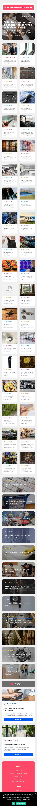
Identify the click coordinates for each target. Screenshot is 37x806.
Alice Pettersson (28, 18)
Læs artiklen (18, 719)
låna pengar (9, 714)
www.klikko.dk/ (20, 781)
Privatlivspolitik (21, 803)
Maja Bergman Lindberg (11, 740)
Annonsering (19, 791)
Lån (5, 747)
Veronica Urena (8, 705)
